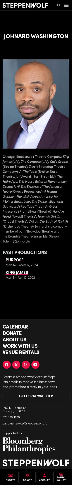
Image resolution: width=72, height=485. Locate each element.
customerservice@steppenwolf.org (25, 423)
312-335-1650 (11, 417)
